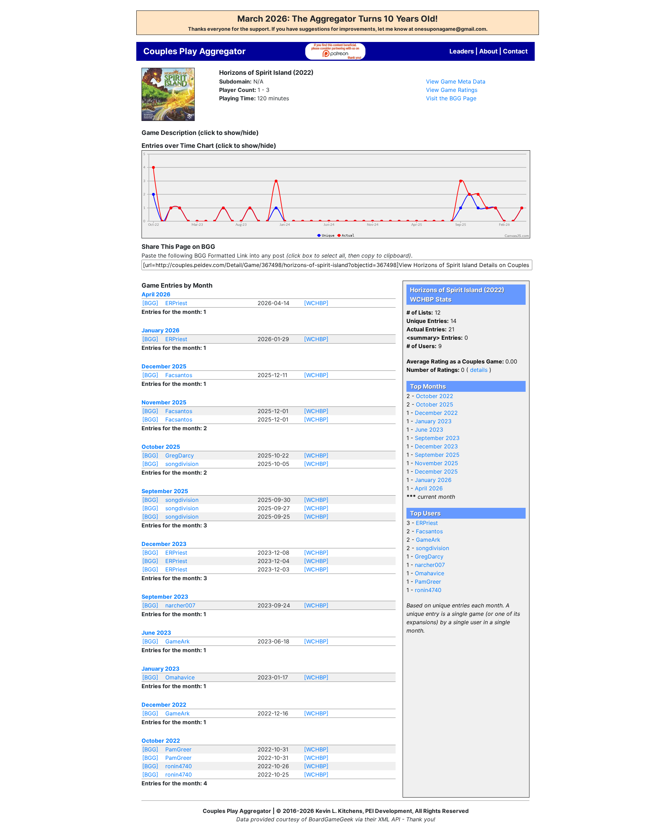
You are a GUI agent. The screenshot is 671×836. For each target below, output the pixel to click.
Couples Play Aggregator (194, 51)
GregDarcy (179, 455)
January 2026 (161, 330)
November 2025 (164, 402)
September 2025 (165, 491)
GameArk (177, 641)
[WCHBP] (316, 303)
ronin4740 (178, 766)
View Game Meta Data (455, 81)
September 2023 (165, 596)
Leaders (461, 51)
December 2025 (164, 366)
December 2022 (164, 704)
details (479, 369)
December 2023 (164, 543)
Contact (515, 51)
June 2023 (156, 632)
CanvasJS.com (517, 236)
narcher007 (180, 605)
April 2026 (156, 294)
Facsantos (178, 375)
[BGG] (150, 303)
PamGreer (178, 749)
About (488, 51)
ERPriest (176, 303)
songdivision (182, 463)
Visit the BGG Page (451, 98)
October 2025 (161, 446)
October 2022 (161, 740)
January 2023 (161, 668)
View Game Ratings (451, 89)
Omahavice (180, 677)
